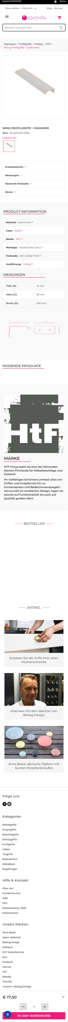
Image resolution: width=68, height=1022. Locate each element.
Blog (49, 8)
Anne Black (9, 932)
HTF (18, 239)
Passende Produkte (17, 183)
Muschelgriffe (10, 834)
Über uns (7, 888)
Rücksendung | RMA (14, 908)
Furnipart (7, 962)
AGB (5, 898)
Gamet (6, 967)
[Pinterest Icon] (4, 805)
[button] (28, 8)
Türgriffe (7, 854)
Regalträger (9, 869)
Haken (6, 849)
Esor (4, 957)
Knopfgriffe (9, 829)
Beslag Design (11, 942)
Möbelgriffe (9, 824)
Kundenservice (11, 893)
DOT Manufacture (13, 952)
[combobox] (34, 27)
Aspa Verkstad (11, 937)
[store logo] (34, 17)
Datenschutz (10, 913)
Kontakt (58, 8)
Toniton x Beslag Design (17, 986)
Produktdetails (14, 166)
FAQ (4, 903)
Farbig (27, 264)
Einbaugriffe (9, 839)
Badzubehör (9, 859)
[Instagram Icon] (9, 805)
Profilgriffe (8, 844)
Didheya (7, 947)
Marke (9, 192)
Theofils (7, 981)
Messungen (12, 175)
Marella (6, 976)
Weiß (17, 230)
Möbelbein (8, 864)
